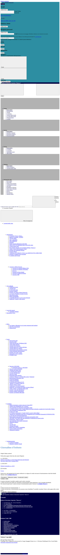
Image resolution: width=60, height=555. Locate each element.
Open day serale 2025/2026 (15, 369)
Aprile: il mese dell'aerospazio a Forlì (17, 249)
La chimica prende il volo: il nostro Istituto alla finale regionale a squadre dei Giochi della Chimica (32, 409)
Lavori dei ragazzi (10, 310)
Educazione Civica (10, 313)
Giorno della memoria (14, 344)
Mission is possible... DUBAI (16, 237)
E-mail (15, 33)
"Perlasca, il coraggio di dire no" (16, 383)
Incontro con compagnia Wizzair (16, 250)
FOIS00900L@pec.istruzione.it (19, 506)
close (2, 96)
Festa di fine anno (13, 340)
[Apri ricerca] (47, 89)
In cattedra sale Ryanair (14, 255)
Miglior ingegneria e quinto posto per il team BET (20, 405)
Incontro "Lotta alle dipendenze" (16, 390)
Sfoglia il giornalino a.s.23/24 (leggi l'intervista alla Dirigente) (15, 459)
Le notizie (57, 201)
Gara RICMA (12, 424)
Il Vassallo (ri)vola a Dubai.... (16, 236)
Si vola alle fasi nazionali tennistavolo (18, 415)
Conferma (8, 81)
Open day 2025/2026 (14, 366)
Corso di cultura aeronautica (15, 428)
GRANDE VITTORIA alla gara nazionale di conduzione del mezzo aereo (26, 418)
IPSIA (8, 324)
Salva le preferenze (12, 491)
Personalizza (4, 477)
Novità (57, 198)
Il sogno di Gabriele (14, 442)
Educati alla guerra (13, 295)
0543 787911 (9, 504)
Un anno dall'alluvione (14, 372)
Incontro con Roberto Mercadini (16, 392)
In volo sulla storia (13, 290)
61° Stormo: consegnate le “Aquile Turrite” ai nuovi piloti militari (24, 413)
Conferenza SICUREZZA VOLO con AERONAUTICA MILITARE (25, 253)
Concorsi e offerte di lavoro (15, 266)
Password (16, 12)
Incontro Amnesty (13, 291)
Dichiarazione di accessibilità (10, 526)
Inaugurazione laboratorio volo (16, 378)
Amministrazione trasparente (10, 531)
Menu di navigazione (27, 220)
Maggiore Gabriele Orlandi (15, 443)
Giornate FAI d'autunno (14, 346)
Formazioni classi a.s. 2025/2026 (19, 367)
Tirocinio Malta (12, 238)
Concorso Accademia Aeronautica (20, 269)
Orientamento (9, 234)
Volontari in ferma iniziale (18, 272)
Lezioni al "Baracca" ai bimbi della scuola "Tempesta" (21, 376)
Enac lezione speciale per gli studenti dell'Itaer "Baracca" (22, 247)
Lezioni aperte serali (14, 246)
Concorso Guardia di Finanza (19, 273)
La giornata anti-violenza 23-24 (16, 382)
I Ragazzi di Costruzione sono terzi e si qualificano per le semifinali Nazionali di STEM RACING (32, 414)
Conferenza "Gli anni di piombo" (17, 386)
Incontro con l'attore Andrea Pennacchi (18, 292)
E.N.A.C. (14, 270)
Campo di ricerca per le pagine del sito (9, 206)
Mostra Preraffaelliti (14, 296)
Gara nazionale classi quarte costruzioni (18, 420)
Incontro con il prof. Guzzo (15, 352)
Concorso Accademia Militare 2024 (20, 268)
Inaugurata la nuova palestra (15, 353)
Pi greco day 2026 (13, 411)
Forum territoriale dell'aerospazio (17, 351)
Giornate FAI (12, 288)
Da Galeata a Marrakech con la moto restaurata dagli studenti (23, 325)
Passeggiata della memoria (15, 375)
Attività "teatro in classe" (15, 384)
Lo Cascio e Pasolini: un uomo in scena (18, 293)
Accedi (2, 4)
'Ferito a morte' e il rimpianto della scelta (18, 388)
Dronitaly (11, 242)
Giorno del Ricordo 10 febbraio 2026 (18, 343)
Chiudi (2, 44)
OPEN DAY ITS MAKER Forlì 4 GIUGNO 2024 (21, 245)
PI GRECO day (13, 355)
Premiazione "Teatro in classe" (16, 419)
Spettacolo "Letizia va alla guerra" (17, 299)
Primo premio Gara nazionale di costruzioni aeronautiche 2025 (23, 417)
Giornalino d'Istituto (14, 311)
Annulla (2, 81)
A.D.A (11, 423)
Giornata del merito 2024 (15, 370)
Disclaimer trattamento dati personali (9, 542)
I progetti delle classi (8, 223)
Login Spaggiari (38, 36)
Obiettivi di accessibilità (9, 527)
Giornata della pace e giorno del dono (18, 347)
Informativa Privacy (8, 523)
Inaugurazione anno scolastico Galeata (18, 349)
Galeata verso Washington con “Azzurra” (18, 406)
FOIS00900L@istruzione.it (19, 505)
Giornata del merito (13, 426)
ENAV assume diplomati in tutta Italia (18, 243)
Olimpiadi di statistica (14, 430)
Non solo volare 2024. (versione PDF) (9, 461)
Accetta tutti (23, 477)
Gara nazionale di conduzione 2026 (17, 410)
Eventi (8, 339)
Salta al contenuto (5, 1)
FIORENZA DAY (13, 287)
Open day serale (13, 374)
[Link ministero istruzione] (7, 2)
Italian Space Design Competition (17, 427)
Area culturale (9, 286)
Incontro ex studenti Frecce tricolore (17, 254)
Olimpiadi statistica (13, 422)
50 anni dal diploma (14, 379)
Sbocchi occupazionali (14, 326)
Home (57, 196)
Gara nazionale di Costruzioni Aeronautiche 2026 (20, 407)
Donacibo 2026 (13, 342)
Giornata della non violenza (15, 348)
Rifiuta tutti (12, 477)
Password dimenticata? (6, 15)
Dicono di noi (12, 328)
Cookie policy (7, 521)
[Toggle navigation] (12, 89)
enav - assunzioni (13, 240)
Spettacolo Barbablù (14, 380)
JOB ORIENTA (13, 241)
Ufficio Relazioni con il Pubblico (11, 525)
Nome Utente (17, 11)
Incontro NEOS (13, 251)
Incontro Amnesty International (16, 391)
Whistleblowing (7, 529)
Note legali (6, 522)
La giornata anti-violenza (15, 371)
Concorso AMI (15, 274)
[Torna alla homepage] (30, 83)
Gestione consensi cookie (9, 530)
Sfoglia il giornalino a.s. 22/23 (7, 466)
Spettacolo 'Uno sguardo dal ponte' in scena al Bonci (21, 387)
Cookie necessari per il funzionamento (10, 487)
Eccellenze (9, 403)
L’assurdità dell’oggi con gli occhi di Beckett (19, 297)
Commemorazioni (10, 441)
